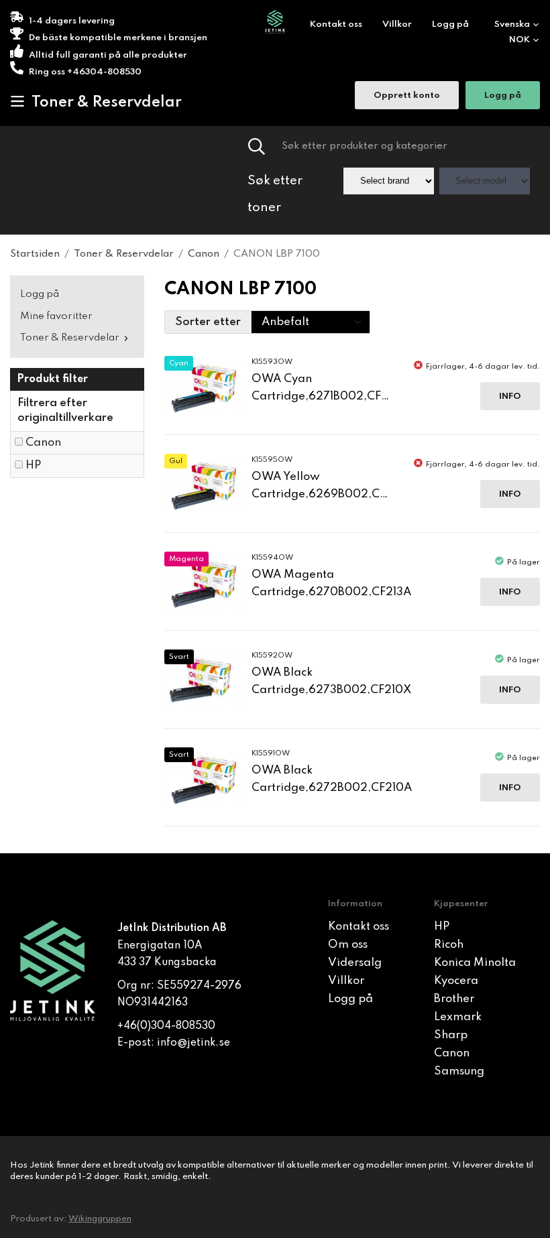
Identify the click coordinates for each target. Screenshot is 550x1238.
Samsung (459, 1071)
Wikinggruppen (99, 1219)
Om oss (348, 944)
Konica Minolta (475, 963)
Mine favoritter (56, 316)
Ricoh (448, 944)
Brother (454, 999)
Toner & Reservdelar (107, 102)
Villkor (397, 24)
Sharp (451, 1035)
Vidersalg (355, 963)
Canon (43, 442)
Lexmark (458, 1017)
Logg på (450, 24)
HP (33, 465)
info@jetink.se (193, 1043)
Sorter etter (208, 322)
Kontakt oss (336, 24)
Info (510, 396)
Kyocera (456, 981)
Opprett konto (407, 95)
